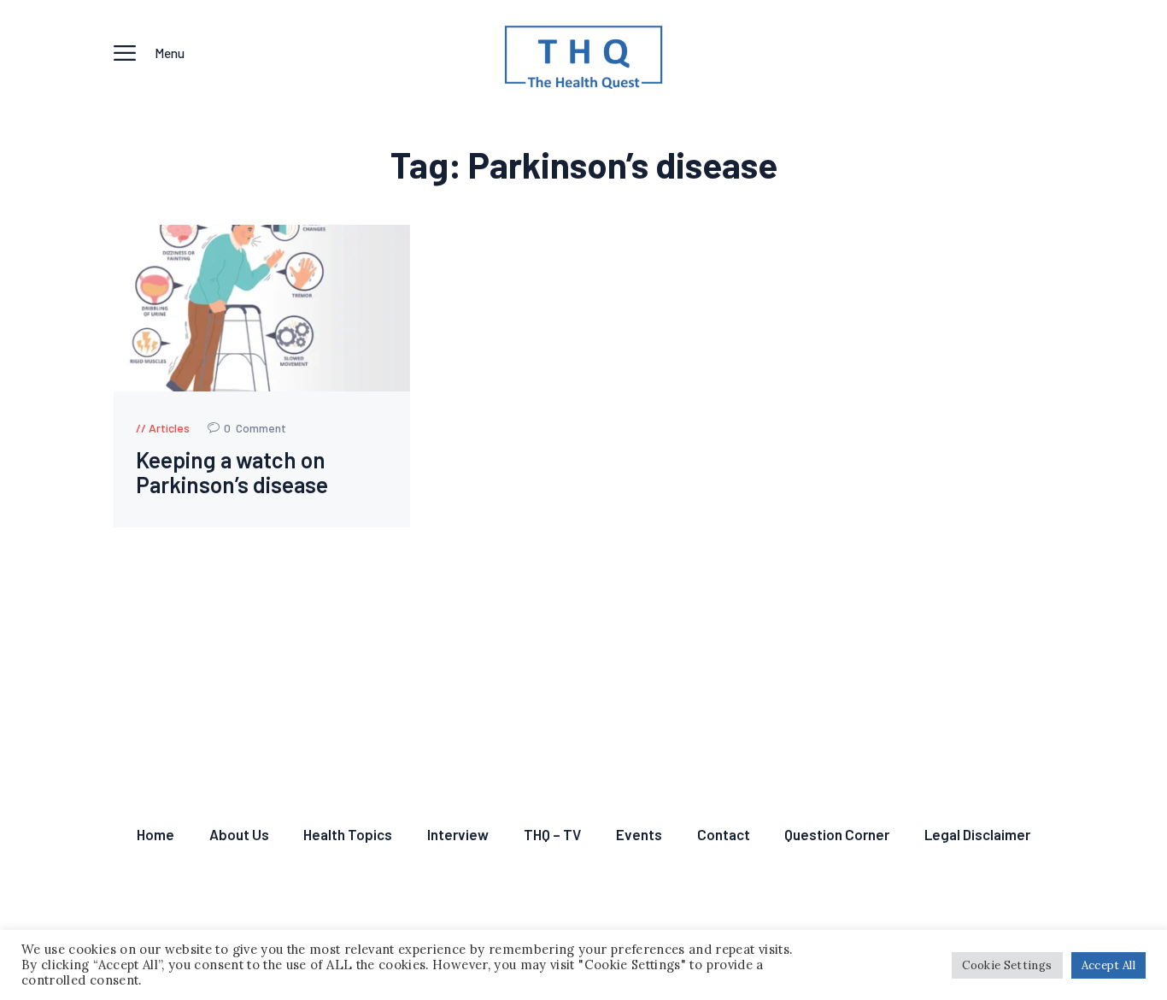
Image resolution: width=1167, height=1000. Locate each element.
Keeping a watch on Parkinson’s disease (232, 472)
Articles (169, 428)
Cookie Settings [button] (1007, 965)
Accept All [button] (1109, 965)
